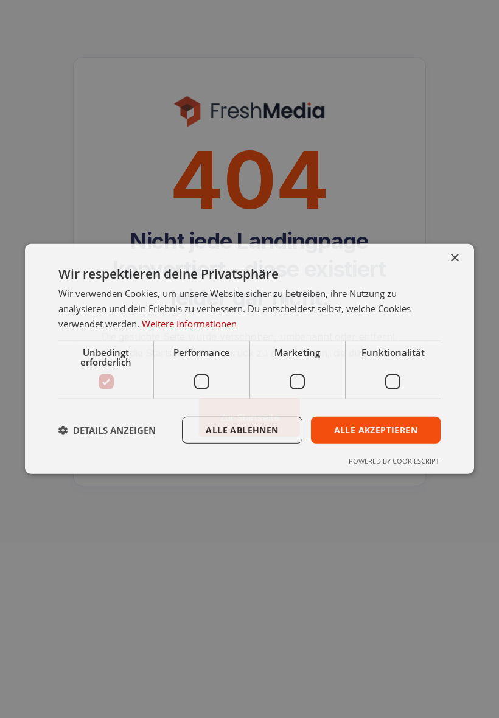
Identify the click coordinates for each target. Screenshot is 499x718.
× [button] (454, 258)
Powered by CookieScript (394, 460)
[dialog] (249, 359)
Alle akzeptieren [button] (375, 429)
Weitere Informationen (189, 324)
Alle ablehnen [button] (242, 429)
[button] (107, 430)
